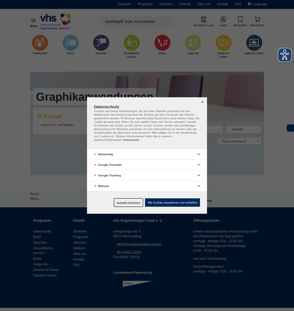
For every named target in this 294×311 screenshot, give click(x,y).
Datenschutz (131, 139)
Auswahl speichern (128, 202)
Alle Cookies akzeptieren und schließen (172, 202)
